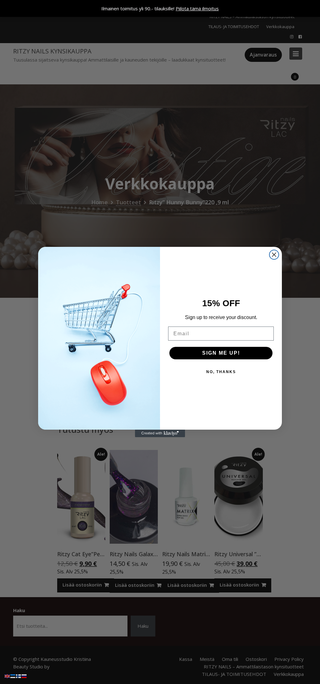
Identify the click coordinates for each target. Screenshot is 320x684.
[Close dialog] (274, 254)
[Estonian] (13, 675)
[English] (7, 675)
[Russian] (24, 675)
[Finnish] (19, 675)
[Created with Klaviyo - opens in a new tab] (160, 433)
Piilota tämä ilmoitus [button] (197, 8)
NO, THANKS (221, 372)
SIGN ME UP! (221, 353)
